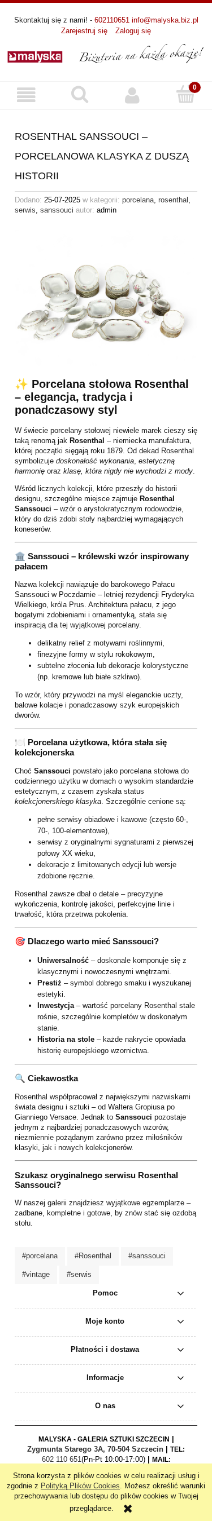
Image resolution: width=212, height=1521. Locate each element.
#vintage (36, 1274)
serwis (25, 210)
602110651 (111, 20)
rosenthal (173, 200)
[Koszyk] (185, 94)
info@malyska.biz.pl (165, 20)
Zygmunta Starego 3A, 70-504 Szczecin (95, 1449)
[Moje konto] (132, 95)
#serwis (79, 1274)
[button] (26, 95)
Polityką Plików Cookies (80, 1486)
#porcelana (40, 1256)
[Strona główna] (106, 53)
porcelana (138, 200)
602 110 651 (61, 1459)
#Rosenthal (93, 1256)
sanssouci (56, 210)
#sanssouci (147, 1256)
